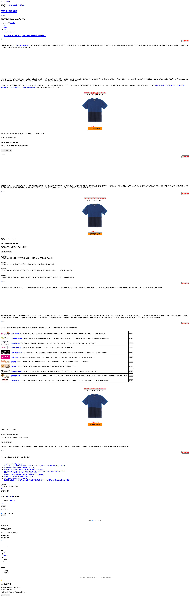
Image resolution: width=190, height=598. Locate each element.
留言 (12, 496)
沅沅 (2, 488)
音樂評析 (12, 500)
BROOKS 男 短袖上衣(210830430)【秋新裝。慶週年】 (25, 36)
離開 (9, 595)
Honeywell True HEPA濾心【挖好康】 (13, 464)
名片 (5, 29)
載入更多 (3, 506)
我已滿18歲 (3, 595)
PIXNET (84, 577)
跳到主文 (3, 15)
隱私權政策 (103, 577)
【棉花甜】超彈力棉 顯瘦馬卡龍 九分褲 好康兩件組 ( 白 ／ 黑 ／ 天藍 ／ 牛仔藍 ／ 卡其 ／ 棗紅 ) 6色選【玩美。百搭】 (35, 471)
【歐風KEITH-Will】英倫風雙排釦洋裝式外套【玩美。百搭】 (20, 467)
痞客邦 (9, 496)
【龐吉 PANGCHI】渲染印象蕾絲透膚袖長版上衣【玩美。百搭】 (21, 473)
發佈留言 (3, 515)
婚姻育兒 (12, 23)
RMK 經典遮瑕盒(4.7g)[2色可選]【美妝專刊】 (15, 478)
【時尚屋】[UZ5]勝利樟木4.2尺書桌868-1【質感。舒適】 (18, 476)
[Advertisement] (95, 65)
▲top (2, 503)
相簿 (5, 26)
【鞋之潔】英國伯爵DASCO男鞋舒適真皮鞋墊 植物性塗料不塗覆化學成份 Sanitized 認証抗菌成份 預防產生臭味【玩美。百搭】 (37, 480)
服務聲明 (109, 577)
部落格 (5, 27)
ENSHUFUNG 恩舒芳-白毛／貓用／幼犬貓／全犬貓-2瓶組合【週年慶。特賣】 (24, 469)
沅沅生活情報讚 (9, 11)
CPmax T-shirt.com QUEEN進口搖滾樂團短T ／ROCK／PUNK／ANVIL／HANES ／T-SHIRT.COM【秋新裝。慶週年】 (34, 465)
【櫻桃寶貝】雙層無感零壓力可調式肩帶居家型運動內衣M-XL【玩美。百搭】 (24, 474)
